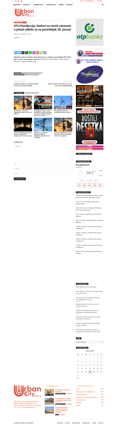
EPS (26, 74)
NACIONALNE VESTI (60, 393)
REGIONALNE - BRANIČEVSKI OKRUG (87, 397)
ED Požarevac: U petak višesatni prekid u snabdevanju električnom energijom (42, 135)
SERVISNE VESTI (38, 4)
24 (78, 372)
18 (82, 368)
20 (90, 368)
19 (86, 368)
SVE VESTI (26, 4)
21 (94, 368)
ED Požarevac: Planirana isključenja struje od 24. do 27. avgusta (23, 112)
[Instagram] (16, 1)
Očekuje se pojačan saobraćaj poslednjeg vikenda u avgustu (88, 324)
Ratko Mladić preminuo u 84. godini (86, 287)
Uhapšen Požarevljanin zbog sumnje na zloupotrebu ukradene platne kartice (87, 311)
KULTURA (78, 403)
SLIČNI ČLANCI (19, 93)
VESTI (24, 22)
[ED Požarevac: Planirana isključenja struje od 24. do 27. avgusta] (23, 102)
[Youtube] (21, 1)
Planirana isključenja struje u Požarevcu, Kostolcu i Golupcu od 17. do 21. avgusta (23, 134)
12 (86, 365)
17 (78, 368)
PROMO (61, 4)
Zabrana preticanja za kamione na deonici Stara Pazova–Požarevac (88, 318)
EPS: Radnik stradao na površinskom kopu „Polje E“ (62, 111)
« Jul (77, 378)
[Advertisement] (72, 12)
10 (78, 365)
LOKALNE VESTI (51, 4)
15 (97, 365)
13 (90, 365)
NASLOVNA (16, 4)
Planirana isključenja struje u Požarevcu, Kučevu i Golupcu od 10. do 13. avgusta (63, 134)
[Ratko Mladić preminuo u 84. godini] (49, 392)
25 (82, 372)
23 (101, 368)
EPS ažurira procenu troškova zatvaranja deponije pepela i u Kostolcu (88, 298)
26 (86, 372)
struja (36, 74)
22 (97, 368)
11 (82, 365)
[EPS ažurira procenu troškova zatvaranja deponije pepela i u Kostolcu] (49, 410)
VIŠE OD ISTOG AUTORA (31, 93)
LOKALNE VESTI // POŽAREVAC (85, 392)
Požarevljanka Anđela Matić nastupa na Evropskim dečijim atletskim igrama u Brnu (88, 330)
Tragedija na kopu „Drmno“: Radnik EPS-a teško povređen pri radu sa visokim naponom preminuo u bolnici (43, 113)
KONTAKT (69, 4)
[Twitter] (19, 1)
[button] (102, 5)
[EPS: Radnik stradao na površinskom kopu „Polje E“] (63, 102)
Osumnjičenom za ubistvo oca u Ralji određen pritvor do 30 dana (89, 292)
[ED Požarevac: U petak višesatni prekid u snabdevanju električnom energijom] (43, 124)
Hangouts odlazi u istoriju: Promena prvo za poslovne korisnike (26, 85)
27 (90, 372)
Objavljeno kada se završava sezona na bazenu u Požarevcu (87, 305)
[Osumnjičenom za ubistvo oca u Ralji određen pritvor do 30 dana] (49, 401)
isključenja (31, 74)
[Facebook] (13, 1)
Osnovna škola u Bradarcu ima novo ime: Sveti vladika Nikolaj (60, 85)
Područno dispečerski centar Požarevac (31, 73)
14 (94, 365)
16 (101, 365)
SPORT (78, 405)
